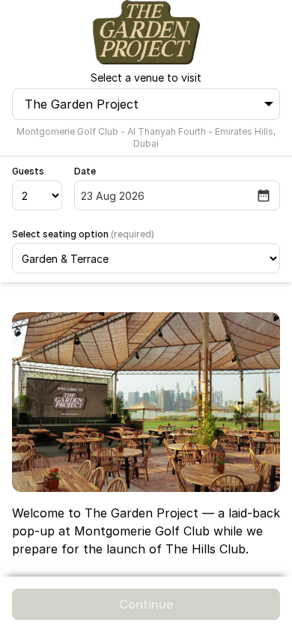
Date (85, 171)
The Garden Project (82, 104)
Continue (146, 604)
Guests (28, 171)
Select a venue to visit (146, 77)
